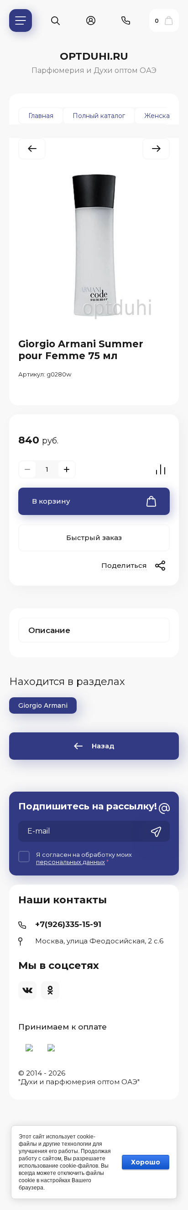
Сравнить (160, 469)
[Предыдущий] (32, 149)
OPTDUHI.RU (94, 56)
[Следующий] (156, 149)
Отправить (156, 832)
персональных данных (70, 861)
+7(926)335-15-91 (68, 924)
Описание (49, 630)
